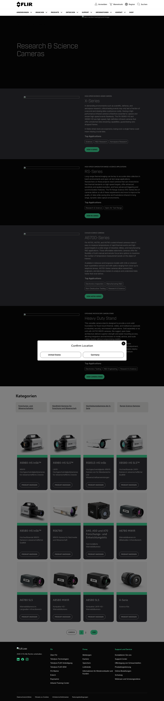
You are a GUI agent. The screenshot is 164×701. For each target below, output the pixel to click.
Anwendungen (23, 12)
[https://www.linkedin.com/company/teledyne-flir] (18, 659)
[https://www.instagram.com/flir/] (27, 659)
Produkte (55, 12)
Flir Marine (54, 671)
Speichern (87, 663)
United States (54, 355)
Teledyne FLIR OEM (58, 667)
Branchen (40, 12)
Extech (53, 675)
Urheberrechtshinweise (60, 697)
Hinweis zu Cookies (42, 697)
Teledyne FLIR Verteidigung (61, 663)
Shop (131, 12)
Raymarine (54, 679)
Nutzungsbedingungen (80, 697)
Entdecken (70, 12)
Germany (95, 355)
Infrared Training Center (59, 683)
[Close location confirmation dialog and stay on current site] (123, 343)
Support (85, 12)
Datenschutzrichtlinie (24, 697)
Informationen (102, 12)
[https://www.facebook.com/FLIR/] (22, 659)
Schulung (118, 675)
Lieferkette (87, 667)
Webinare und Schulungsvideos (127, 679)
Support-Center (121, 659)
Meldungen (87, 655)
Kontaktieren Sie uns (123, 655)
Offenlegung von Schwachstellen (128, 663)
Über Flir (53, 655)
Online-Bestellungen (123, 671)
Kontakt (118, 12)
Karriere (86, 659)
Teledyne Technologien (59, 659)
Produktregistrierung (123, 667)
